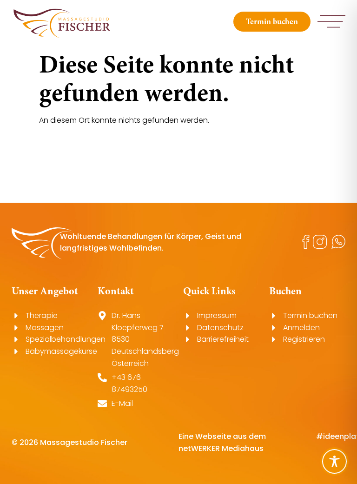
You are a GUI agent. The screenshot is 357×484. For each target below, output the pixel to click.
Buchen (285, 291)
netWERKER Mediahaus (221, 448)
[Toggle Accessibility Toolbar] (334, 461)
